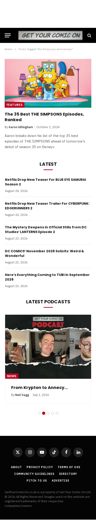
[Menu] (8, 35)
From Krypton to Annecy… (39, 387)
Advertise (60, 480)
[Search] (88, 35)
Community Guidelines (34, 474)
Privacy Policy (40, 467)
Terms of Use (69, 467)
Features (15, 105)
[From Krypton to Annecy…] (48, 347)
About (16, 467)
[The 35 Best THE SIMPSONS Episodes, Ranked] (48, 83)
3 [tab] (48, 413)
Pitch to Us (37, 480)
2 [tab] (43, 413)
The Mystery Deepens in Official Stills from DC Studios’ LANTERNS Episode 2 (46, 229)
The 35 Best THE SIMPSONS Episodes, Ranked (44, 117)
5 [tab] (57, 413)
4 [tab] (52, 413)
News (12, 376)
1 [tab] (39, 413)
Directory (68, 474)
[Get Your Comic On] (50, 35)
